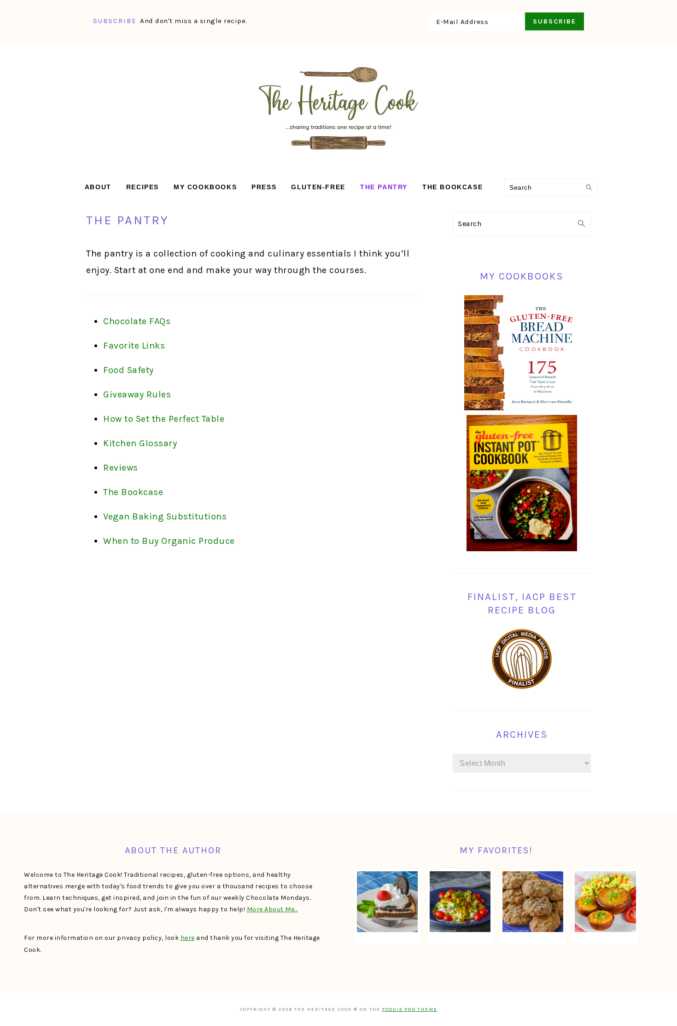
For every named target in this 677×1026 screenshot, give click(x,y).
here (188, 938)
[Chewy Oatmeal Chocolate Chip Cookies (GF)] (532, 901)
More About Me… (272, 909)
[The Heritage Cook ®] (338, 154)
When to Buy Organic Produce (169, 541)
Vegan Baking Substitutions (165, 516)
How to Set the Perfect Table (163, 419)
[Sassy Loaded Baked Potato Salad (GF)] (460, 901)
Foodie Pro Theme (410, 1009)
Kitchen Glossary (140, 443)
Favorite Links (134, 345)
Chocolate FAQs (136, 321)
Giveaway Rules (137, 394)
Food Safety (128, 370)
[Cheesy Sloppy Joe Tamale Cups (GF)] (605, 901)
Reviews (120, 467)
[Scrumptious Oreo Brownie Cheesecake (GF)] (387, 901)
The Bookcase (133, 492)
